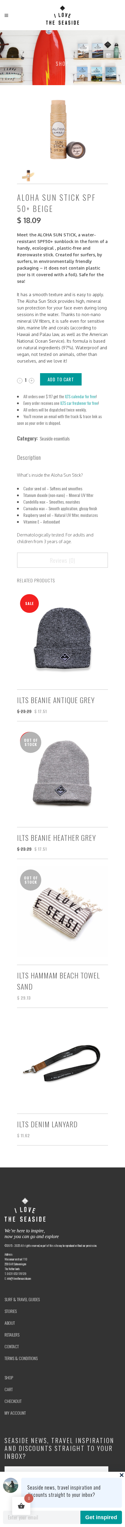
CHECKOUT (13, 1401)
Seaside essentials (54, 438)
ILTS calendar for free (80, 396)
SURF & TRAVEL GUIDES (22, 1299)
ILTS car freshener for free (79, 403)
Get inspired (101, 1517)
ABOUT (10, 1323)
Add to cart (61, 379)
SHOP (9, 1377)
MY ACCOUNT (15, 1413)
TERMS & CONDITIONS (21, 1358)
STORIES (11, 1311)
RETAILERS (12, 1334)
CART (9, 1389)
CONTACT (12, 1346)
